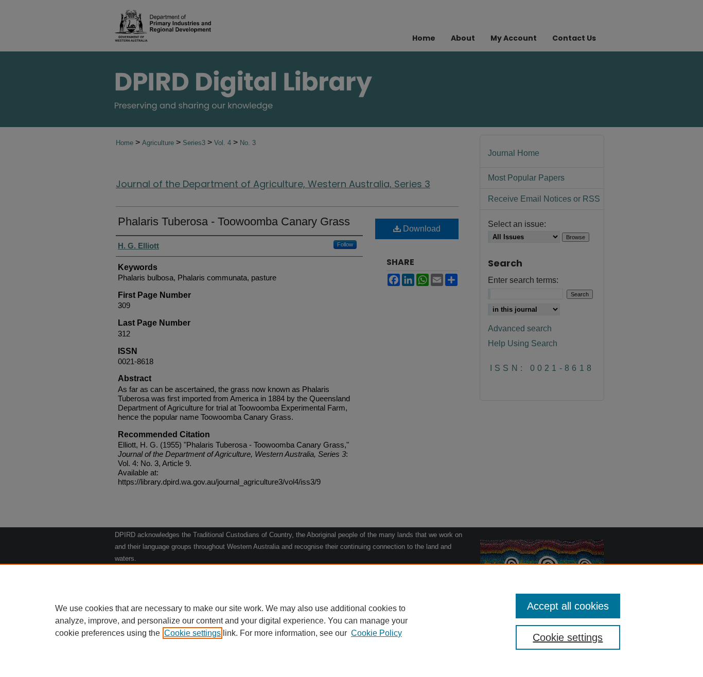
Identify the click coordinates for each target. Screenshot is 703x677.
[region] (351, 620)
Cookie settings (192, 633)
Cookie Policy (376, 633)
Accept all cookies (568, 606)
